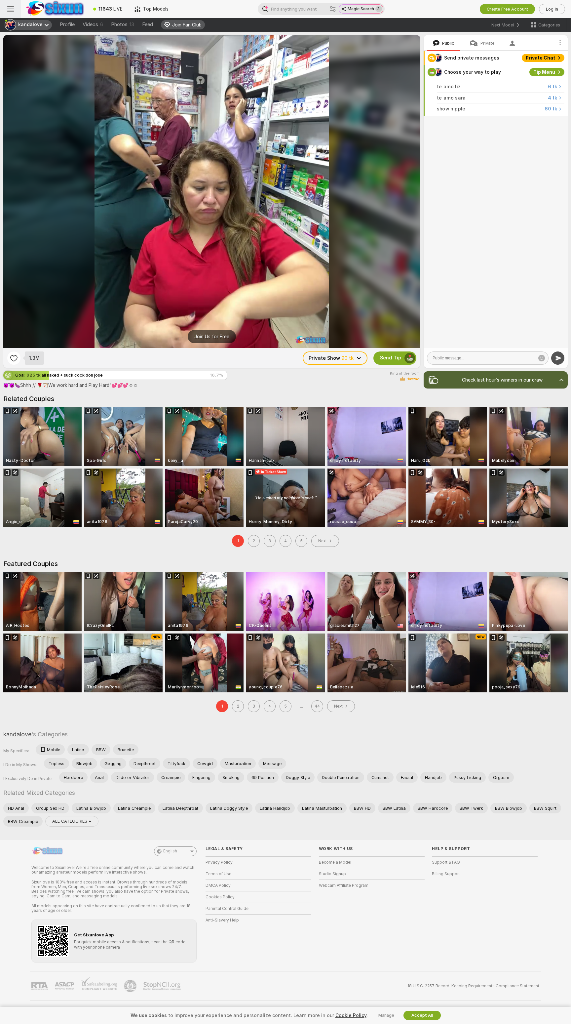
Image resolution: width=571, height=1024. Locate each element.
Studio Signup (332, 874)
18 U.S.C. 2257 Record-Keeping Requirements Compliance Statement (473, 986)
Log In (552, 9)
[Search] (332, 9)
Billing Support (446, 874)
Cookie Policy (350, 1015)
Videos (93, 24)
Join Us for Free (211, 336)
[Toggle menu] (10, 9)
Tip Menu (544, 72)
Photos (122, 24)
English (170, 851)
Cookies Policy (220, 897)
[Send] (557, 358)
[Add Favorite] (13, 358)
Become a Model (335, 862)
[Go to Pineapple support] (131, 986)
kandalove (17, 734)
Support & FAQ (446, 862)
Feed (147, 24)
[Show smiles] (542, 358)
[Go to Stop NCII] (162, 986)
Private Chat (540, 58)
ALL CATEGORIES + (72, 821)
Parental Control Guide (227, 908)
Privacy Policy (219, 862)
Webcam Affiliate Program (343, 885)
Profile (67, 24)
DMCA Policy (218, 885)
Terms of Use (218, 874)
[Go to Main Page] (54, 9)
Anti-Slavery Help (222, 920)
